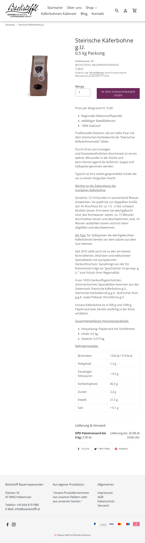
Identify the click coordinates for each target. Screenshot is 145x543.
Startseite (10, 24)
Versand (103, 505)
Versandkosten (96, 72)
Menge (79, 86)
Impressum (105, 493)
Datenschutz (106, 501)
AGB (100, 497)
